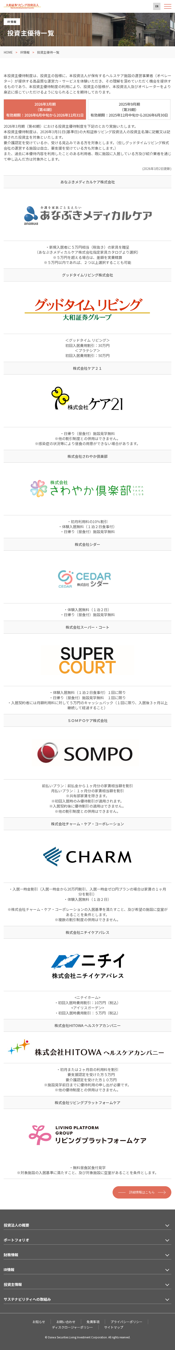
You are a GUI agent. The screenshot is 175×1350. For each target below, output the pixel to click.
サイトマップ (113, 1327)
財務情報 (11, 1254)
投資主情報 (13, 1284)
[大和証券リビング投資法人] (22, 7)
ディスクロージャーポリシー (72, 1327)
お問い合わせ (65, 1321)
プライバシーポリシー (126, 1321)
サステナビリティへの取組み (27, 1299)
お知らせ (38, 1321)
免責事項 (93, 1321)
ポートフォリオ (16, 1240)
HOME (8, 52)
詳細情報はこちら (142, 1192)
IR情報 (25, 52)
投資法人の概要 (16, 1225)
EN (156, 6)
